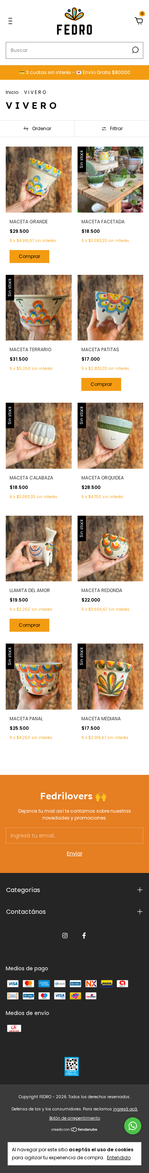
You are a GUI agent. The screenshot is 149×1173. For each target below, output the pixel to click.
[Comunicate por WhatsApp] (132, 1125)
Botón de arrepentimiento (74, 1118)
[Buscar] (134, 50)
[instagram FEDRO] (65, 936)
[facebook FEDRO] (84, 936)
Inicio (12, 92)
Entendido (119, 1157)
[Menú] (12, 21)
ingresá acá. (125, 1109)
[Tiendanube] (75, 1130)
